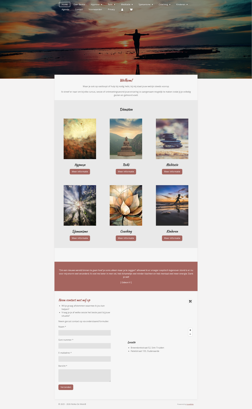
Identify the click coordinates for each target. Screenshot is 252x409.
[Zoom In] (190, 330)
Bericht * (62, 365)
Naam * (62, 326)
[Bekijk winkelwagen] (131, 9)
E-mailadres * (65, 352)
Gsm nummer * (65, 339)
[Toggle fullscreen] (190, 301)
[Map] (161, 317)
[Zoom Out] (190, 334)
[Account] (122, 9)
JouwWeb (190, 404)
